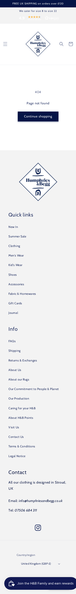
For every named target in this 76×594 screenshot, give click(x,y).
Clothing (14, 246)
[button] (38, 19)
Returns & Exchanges (22, 360)
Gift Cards (15, 303)
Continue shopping (38, 116)
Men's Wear (16, 255)
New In (13, 227)
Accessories (16, 284)
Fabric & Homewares (22, 294)
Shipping (14, 351)
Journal (13, 313)
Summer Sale (17, 236)
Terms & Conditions (21, 446)
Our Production (18, 398)
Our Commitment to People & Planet (33, 389)
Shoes (12, 275)
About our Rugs (18, 379)
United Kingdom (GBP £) (36, 563)
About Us (14, 370)
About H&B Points (20, 418)
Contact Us (16, 437)
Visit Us (13, 427)
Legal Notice (16, 456)
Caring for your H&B (21, 408)
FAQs (12, 341)
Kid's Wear (15, 265)
